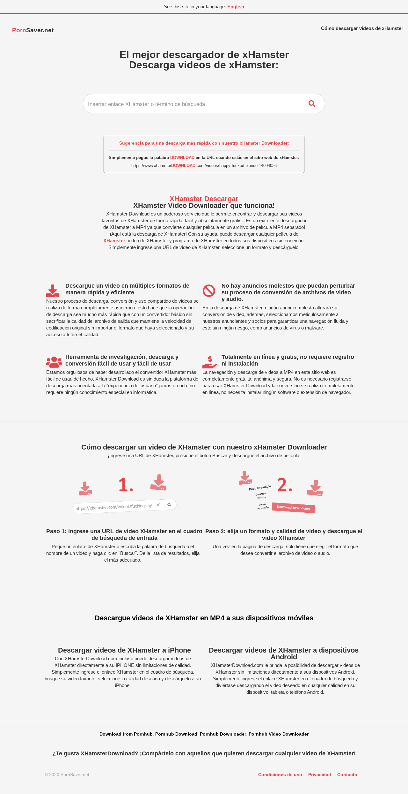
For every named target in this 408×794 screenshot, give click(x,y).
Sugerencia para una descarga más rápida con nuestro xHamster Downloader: (204, 143)
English (235, 6)
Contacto (347, 774)
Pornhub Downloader (223, 734)
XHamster (114, 240)
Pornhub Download (176, 734)
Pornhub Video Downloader (279, 734)
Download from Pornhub (126, 734)
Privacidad (319, 774)
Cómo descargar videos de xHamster (362, 28)
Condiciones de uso (280, 774)
